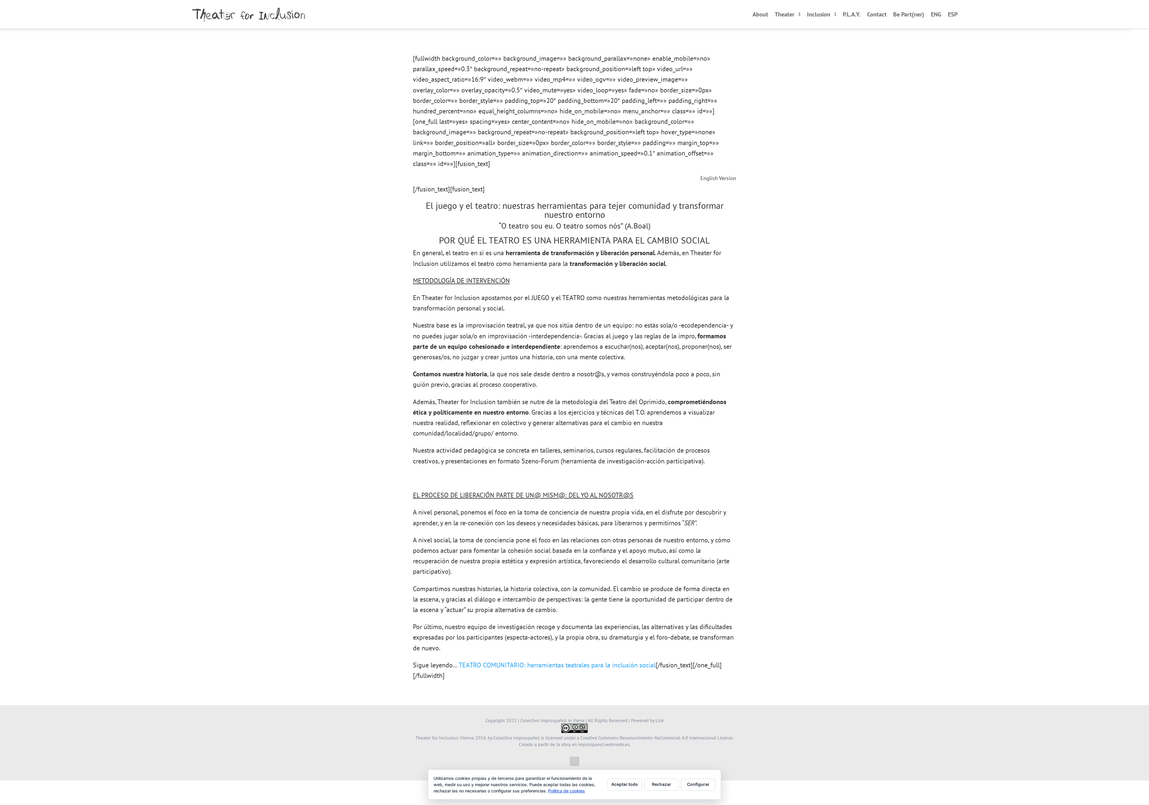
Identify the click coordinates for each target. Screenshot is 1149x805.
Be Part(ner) (908, 14)
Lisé (660, 720)
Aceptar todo (624, 784)
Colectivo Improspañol (516, 738)
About (760, 14)
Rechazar (661, 784)
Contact (877, 14)
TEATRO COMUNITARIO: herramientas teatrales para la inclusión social (557, 665)
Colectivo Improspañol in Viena (552, 720)
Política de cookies (566, 790)
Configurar (698, 784)
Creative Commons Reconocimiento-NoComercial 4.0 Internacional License (656, 738)
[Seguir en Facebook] (574, 761)
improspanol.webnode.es (604, 744)
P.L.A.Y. (852, 14)
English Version (718, 178)
